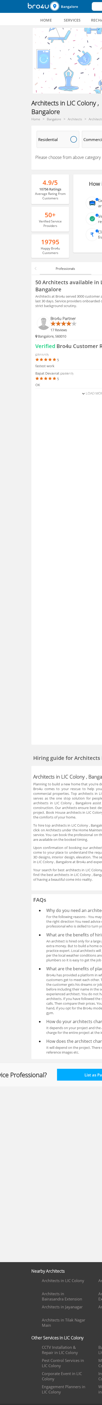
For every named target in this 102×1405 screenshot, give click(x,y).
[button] (70, 6)
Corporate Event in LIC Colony (62, 1376)
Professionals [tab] (65, 268)
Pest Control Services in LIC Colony (63, 1363)
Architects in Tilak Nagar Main (63, 1322)
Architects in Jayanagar (62, 1306)
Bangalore (69, 6)
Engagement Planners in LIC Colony (63, 1389)
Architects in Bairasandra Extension (62, 1296)
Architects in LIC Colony (63, 1280)
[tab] (46, 20)
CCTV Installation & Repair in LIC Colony (60, 1350)
